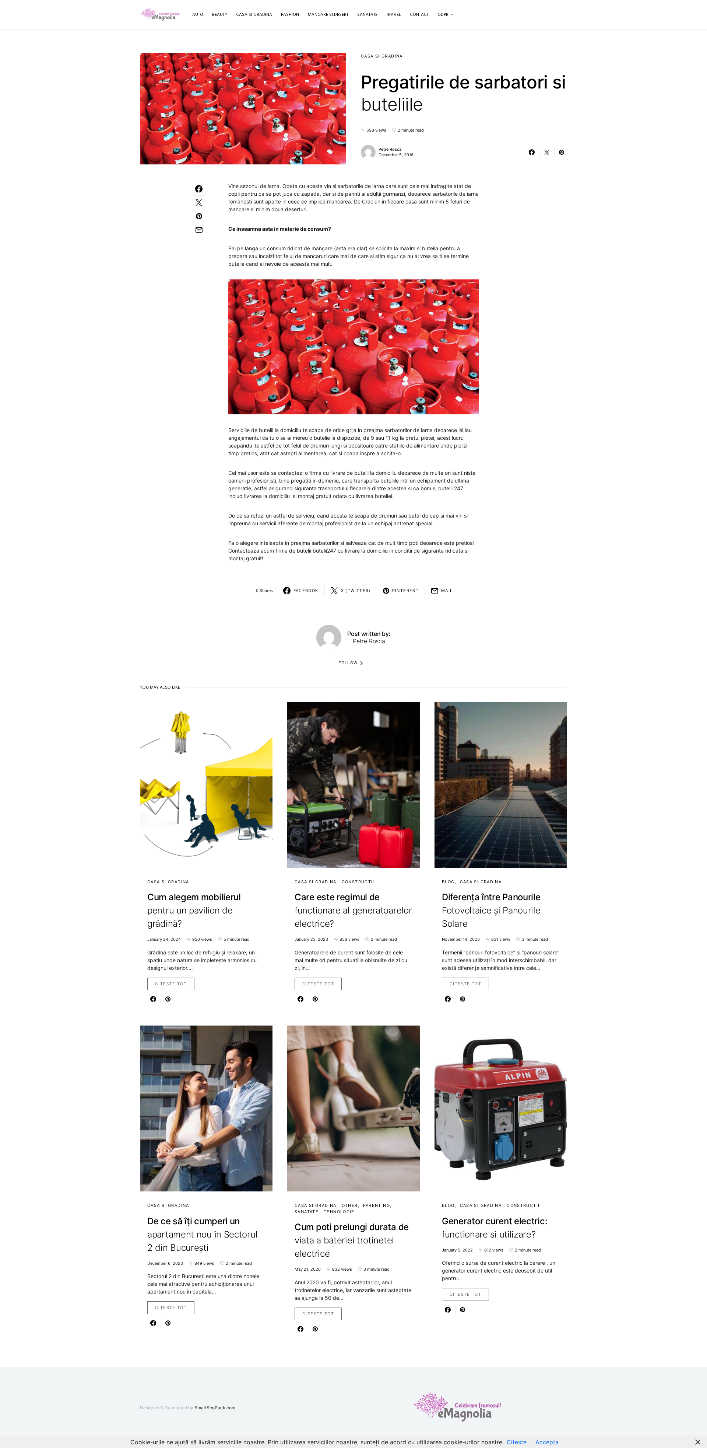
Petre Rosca (390, 149)
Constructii (358, 881)
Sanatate (307, 1211)
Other (350, 1205)
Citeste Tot (171, 983)
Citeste (517, 1442)
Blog (448, 881)
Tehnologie (339, 1211)
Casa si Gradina (382, 56)
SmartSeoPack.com (214, 1407)
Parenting (376, 1205)
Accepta (547, 1442)
